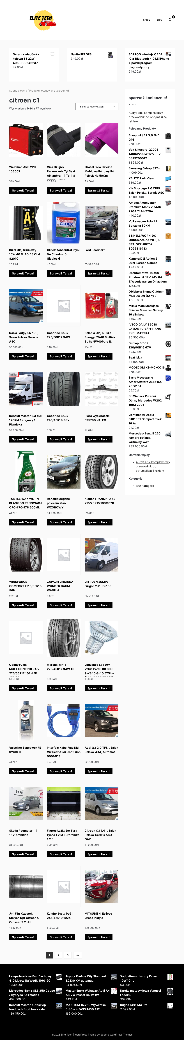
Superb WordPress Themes (116, 1034)
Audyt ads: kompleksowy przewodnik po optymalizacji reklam (148, 117)
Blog (159, 19)
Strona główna (18, 90)
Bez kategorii (145, 485)
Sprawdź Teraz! (23, 190)
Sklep (146, 19)
